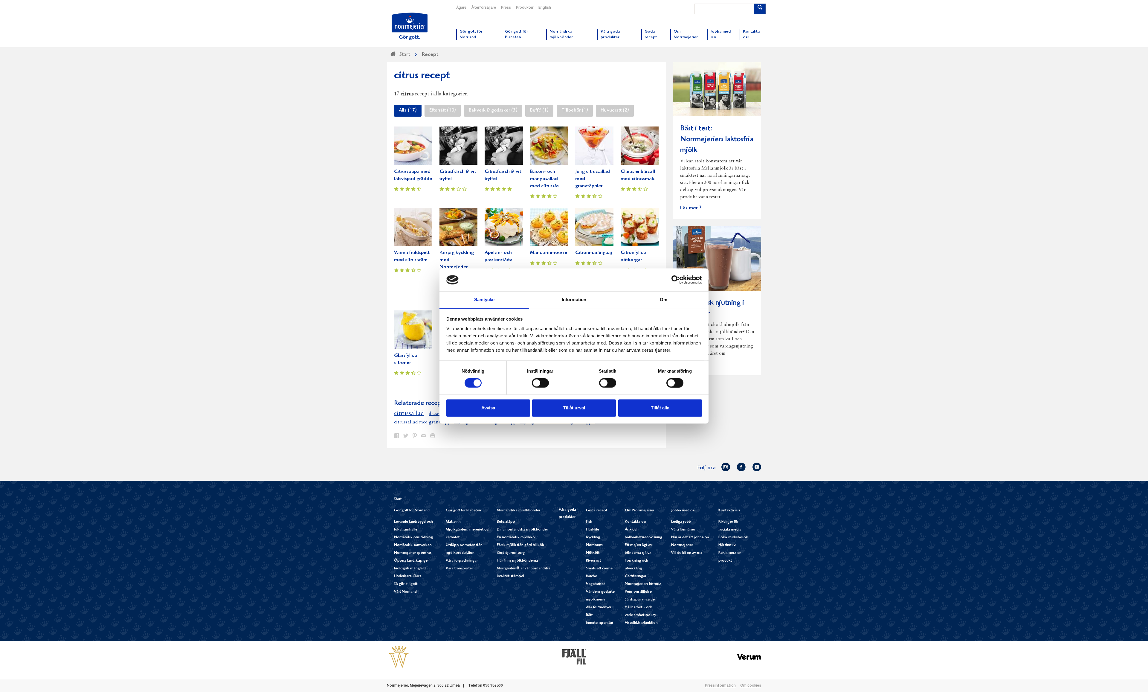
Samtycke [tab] (484, 299)
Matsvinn (453, 522)
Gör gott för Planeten (463, 511)
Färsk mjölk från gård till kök (520, 545)
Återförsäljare (483, 8)
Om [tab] (663, 299)
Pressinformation (720, 686)
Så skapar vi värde (640, 600)
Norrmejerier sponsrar (412, 553)
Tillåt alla (660, 407)
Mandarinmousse (548, 252)
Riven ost (593, 561)
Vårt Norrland (405, 592)
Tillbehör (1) (574, 110)
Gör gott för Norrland (412, 511)
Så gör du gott (405, 584)
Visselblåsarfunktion (641, 623)
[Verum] (749, 656)
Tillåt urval (574, 407)
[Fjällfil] (574, 656)
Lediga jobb (681, 522)
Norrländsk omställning (413, 537)
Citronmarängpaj (593, 252)
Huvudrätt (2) (615, 110)
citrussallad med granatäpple (424, 422)
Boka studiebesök (733, 537)
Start (398, 499)
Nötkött (592, 553)
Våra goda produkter (567, 513)
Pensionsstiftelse (638, 592)
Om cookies (750, 686)
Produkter (524, 8)
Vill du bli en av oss (686, 553)
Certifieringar (635, 576)
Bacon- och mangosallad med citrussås (544, 179)
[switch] (540, 382)
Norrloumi (594, 545)
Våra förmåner (683, 530)
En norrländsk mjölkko (516, 537)
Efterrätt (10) (442, 110)
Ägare (461, 8)
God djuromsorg (511, 553)
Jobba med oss (683, 511)
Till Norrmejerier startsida (410, 26)
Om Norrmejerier (639, 511)
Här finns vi (727, 545)
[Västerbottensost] (399, 656)
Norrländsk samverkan (413, 545)
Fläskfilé (592, 530)
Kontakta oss (636, 522)
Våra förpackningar (462, 561)
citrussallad (409, 414)
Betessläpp (506, 522)
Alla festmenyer (598, 607)
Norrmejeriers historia (643, 584)
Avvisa (488, 407)
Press (506, 8)
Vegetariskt (595, 584)
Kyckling (593, 537)
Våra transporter (459, 569)
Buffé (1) (539, 110)
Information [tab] (574, 299)
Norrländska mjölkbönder (518, 511)
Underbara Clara (408, 576)
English (544, 8)
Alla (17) (408, 110)
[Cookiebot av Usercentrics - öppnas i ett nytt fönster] (676, 279)
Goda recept (596, 511)
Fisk (589, 522)
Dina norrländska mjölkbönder (522, 530)
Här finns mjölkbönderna (517, 561)
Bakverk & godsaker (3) (493, 110)
